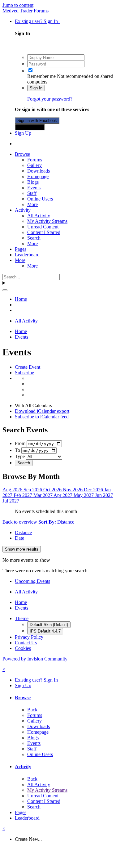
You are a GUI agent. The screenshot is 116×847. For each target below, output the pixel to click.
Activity (23, 210)
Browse (22, 154)
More (32, 204)
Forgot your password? (49, 98)
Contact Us (26, 642)
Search (34, 238)
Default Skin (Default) (49, 624)
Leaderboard (27, 254)
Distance (23, 532)
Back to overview (19, 522)
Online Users (40, 198)
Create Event (27, 367)
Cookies (23, 648)
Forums (34, 159)
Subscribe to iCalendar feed (42, 416)
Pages (20, 249)
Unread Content (42, 226)
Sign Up (23, 133)
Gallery (34, 165)
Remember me (41, 76)
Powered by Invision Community (34, 658)
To (17, 450)
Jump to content (17, 5)
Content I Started (43, 232)
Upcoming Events (32, 581)
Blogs (33, 182)
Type (20, 456)
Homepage (38, 176)
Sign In (36, 88)
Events (34, 187)
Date (19, 538)
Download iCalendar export (42, 411)
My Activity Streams (47, 221)
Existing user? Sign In (37, 21)
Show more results (21, 549)
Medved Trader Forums (25, 10)
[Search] (4, 290)
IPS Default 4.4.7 (45, 631)
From (20, 443)
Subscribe (24, 372)
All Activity (38, 215)
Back (32, 709)
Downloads (38, 170)
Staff (32, 193)
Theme (21, 618)
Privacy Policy (29, 637)
